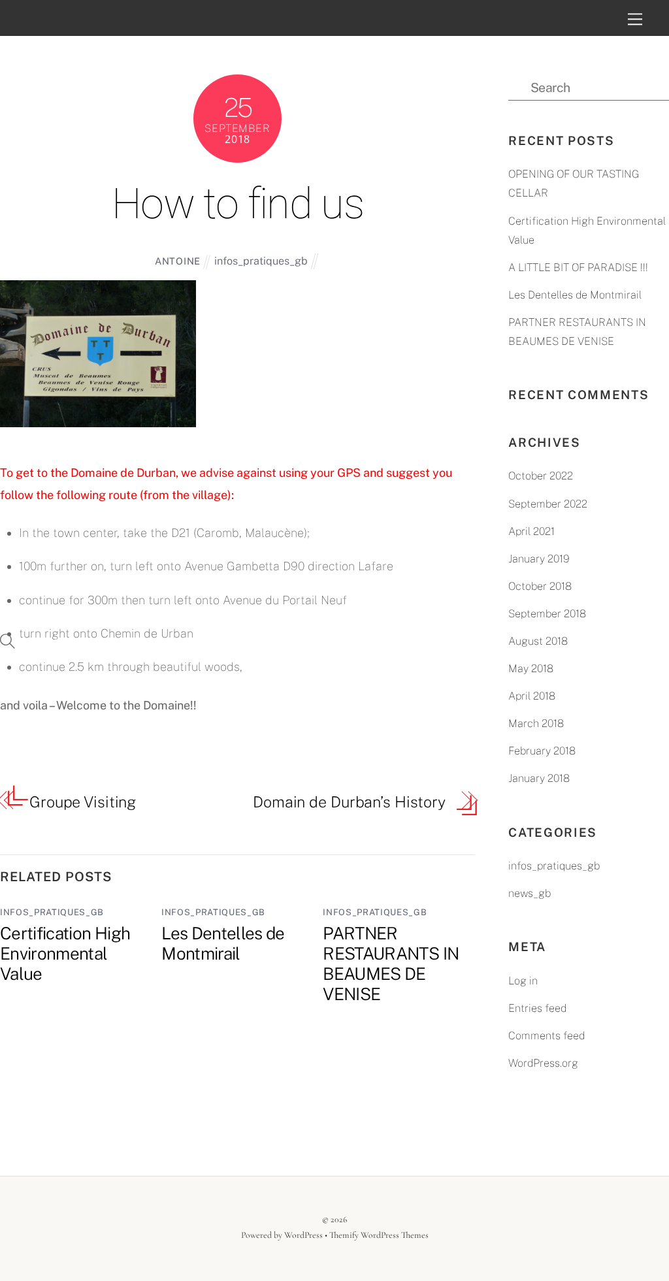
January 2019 (539, 559)
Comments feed (546, 1036)
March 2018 (536, 723)
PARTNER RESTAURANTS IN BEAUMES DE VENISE (391, 963)
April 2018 (531, 696)
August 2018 (538, 641)
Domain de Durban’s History (349, 802)
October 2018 (540, 586)
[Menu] (635, 18)
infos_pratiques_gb (261, 261)
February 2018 (542, 751)
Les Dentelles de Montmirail (223, 943)
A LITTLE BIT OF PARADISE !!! (578, 267)
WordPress (303, 1234)
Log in (523, 981)
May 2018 (530, 668)
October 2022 (540, 476)
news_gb (529, 893)
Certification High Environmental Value (65, 953)
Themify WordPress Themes (379, 1234)
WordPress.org (543, 1063)
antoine (178, 261)
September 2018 (547, 614)
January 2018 (539, 778)
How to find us (237, 204)
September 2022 (547, 504)
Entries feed (537, 1008)
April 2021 (531, 531)
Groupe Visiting (82, 802)
